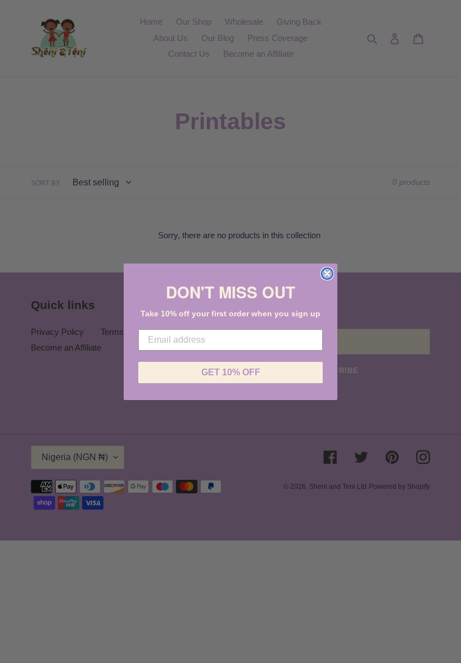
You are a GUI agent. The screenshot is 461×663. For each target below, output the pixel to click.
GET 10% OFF (230, 372)
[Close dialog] (327, 273)
